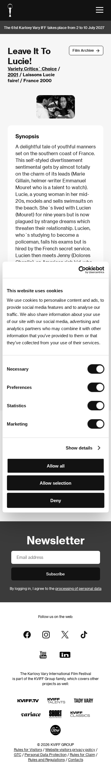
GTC (17, 754)
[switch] (95, 387)
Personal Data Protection (46, 754)
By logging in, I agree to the (56, 588)
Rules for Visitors (28, 749)
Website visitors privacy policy (70, 749)
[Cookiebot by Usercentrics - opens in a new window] (79, 270)
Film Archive (83, 50)
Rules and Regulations (46, 759)
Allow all (56, 465)
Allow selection (55, 483)
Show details (79, 447)
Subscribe (55, 574)
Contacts (75, 759)
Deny (55, 500)
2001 (13, 74)
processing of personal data (78, 588)
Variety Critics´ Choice (32, 68)
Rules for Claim (82, 754)
